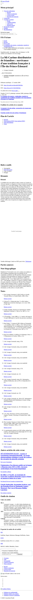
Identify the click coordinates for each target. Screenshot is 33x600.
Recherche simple (5, 32)
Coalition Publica (11, 22)
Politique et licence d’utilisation (12, 595)
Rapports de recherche (12, 16)
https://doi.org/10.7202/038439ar (12, 88)
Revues (9, 12)
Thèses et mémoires (12, 14)
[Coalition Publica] (6, 589)
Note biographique (8, 122)
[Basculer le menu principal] (1, 4)
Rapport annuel (11, 25)
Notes (5, 124)
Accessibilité (7, 561)
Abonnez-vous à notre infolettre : (10, 552)
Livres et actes (10, 15)
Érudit (8, 21)
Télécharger (28, 261)
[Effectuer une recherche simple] (16, 34)
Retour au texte (8, 298)
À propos (11, 19)
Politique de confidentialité (10, 592)
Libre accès (10, 24)
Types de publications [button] (9, 11)
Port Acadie (7, 43)
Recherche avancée (9, 26)
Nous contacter (7, 563)
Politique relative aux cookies (11, 593)
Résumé (6, 119)
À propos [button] (6, 19)
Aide (5, 559)
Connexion (6, 18)
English (6, 28)
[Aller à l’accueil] (5, 1)
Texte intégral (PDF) (9, 121)
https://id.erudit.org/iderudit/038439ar (13, 85)
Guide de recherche (9, 562)
